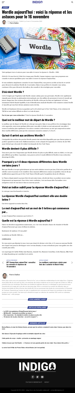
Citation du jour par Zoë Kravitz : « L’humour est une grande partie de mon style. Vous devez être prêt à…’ (35, 343)
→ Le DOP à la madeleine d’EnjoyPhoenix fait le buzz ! (19, 311)
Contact (46, 382)
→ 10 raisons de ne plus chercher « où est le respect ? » (20, 317)
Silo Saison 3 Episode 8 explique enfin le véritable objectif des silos (23, 333)
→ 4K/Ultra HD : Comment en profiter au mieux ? (17, 313)
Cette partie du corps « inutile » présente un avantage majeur (21, 338)
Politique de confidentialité (34, 382)
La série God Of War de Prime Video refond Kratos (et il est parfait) (23, 347)
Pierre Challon (14, 23)
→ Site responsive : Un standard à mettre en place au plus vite (22, 315)
